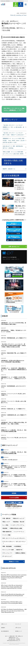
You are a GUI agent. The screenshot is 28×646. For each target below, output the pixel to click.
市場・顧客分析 (6, 518)
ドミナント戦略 (6, 535)
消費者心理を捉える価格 (16, 528)
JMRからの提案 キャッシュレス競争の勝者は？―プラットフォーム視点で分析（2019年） (13, 152)
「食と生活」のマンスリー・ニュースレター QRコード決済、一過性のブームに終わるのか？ (13, 133)
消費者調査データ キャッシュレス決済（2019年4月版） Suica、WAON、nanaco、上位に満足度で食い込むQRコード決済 (13, 140)
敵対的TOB (19, 549)
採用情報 (14, 493)
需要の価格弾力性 (7, 531)
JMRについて (4, 624)
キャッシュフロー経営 (8, 549)
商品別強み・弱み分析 (18, 521)
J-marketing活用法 (14, 497)
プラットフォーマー (8, 553)
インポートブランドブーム (17, 525)
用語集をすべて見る (14, 561)
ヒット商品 (5, 525)
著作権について (18, 631)
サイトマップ (18, 624)
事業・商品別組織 (7, 546)
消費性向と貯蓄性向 (20, 553)
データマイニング (7, 556)
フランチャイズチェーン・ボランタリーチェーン (14, 542)
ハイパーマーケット (19, 531)
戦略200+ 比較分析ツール (9, 168)
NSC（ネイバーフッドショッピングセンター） (14, 538)
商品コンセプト (6, 521)
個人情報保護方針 (5, 631)
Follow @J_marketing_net (16, 15)
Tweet (24, 15)
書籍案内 (3, 627)
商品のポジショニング (18, 518)
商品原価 (5, 528)
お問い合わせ (18, 627)
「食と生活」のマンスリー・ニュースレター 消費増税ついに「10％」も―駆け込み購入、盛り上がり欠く (13, 127)
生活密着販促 (17, 546)
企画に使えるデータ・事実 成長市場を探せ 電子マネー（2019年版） (13, 147)
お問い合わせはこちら (14, 246)
